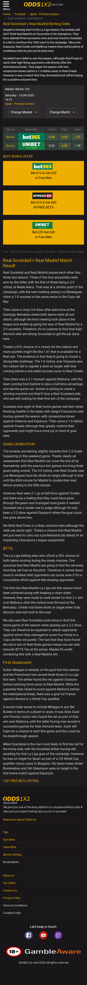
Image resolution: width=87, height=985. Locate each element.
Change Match (60, 112)
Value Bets (9, 847)
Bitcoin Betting (12, 854)
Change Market (22, 112)
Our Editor (9, 883)
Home (7, 14)
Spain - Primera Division (44, 14)
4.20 (64, 137)
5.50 (51, 137)
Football (20, 14)
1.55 (78, 145)
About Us (9, 875)
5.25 (51, 145)
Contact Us (10, 890)
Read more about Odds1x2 (20, 819)
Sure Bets (9, 839)
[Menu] (6, 4)
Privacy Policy (11, 898)
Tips (5, 832)
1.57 (78, 137)
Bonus (10, 137)
